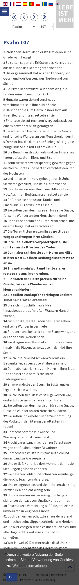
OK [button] (11, 577)
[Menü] (4, 11)
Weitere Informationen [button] (30, 566)
